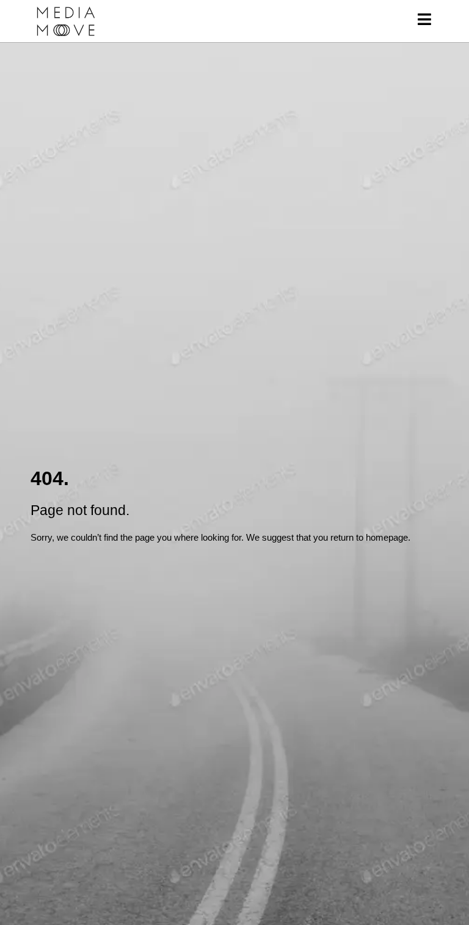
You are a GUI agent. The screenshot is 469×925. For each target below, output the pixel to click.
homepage (387, 537)
